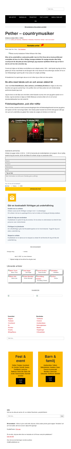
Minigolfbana (12, 332)
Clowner (39, 321)
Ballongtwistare (41, 325)
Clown (58, 367)
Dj (8, 325)
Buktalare (57, 373)
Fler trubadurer (22, 49)
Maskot (39, 327)
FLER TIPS (20, 381)
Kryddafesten (26, 9)
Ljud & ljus (24, 369)
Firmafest (25, 39)
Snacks (10, 330)
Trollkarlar (40, 319)
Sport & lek (20, 371)
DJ (12, 367)
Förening (31, 39)
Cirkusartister (41, 332)
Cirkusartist (44, 373)
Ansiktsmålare (41, 323)
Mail (8, 186)
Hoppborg (53, 367)
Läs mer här (10, 436)
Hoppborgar (40, 330)
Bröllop (13, 39)
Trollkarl (14, 365)
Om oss (18, 429)
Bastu (26, 371)
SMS (21, 186)
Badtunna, (14, 371)
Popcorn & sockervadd (50, 369)
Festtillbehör (17, 369)
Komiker (10, 327)
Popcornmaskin (19, 373)
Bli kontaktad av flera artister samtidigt (35, 27)
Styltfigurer (51, 373)
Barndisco (47, 371)
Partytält (21, 367)
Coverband (11, 323)
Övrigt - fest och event (47, 39)
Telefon (14, 186)
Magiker (10, 319)
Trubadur (11, 321)
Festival (19, 39)
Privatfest (37, 39)
